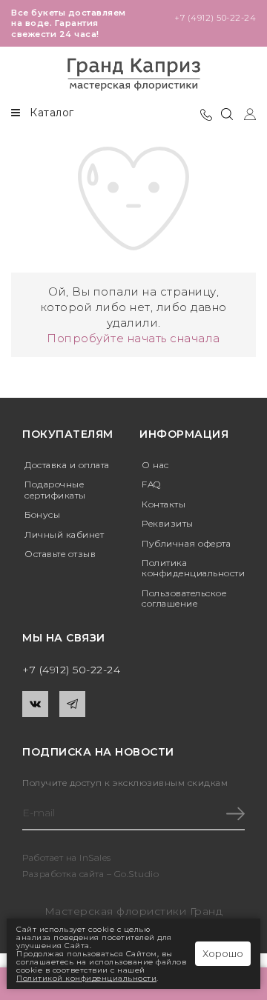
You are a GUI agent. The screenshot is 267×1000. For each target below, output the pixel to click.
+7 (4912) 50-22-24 (215, 18)
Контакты (163, 504)
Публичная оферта (186, 543)
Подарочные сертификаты (55, 489)
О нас (155, 464)
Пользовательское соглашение (184, 598)
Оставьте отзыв (60, 553)
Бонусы (42, 514)
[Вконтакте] (35, 704)
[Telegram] (72, 704)
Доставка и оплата (67, 464)
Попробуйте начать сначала (133, 338)
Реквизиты (168, 523)
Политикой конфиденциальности (86, 978)
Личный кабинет (64, 534)
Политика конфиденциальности (193, 568)
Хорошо (222, 953)
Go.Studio (136, 873)
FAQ (151, 484)
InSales (95, 857)
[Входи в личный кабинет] (244, 113)
